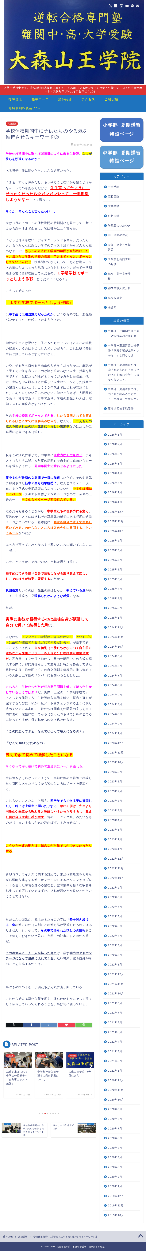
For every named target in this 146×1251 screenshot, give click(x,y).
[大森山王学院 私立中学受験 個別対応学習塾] (74, 84)
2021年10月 (116, 993)
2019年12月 (116, 1196)
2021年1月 (115, 1070)
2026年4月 (115, 473)
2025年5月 (115, 579)
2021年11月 (116, 984)
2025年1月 (115, 617)
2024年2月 (115, 723)
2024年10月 (116, 646)
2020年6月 (115, 1138)
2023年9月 (115, 772)
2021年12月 (116, 974)
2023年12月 (116, 743)
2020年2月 (115, 1176)
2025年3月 (115, 598)
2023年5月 (115, 810)
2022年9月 (115, 887)
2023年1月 (115, 849)
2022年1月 (115, 964)
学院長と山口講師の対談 (119, 262)
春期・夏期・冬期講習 (119, 247)
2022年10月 (116, 878)
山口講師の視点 (118, 235)
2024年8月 (115, 666)
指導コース (40, 99)
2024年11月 (116, 637)
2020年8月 (115, 1118)
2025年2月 (115, 608)
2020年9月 (115, 1109)
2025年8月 (115, 550)
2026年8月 (115, 434)
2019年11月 (116, 1205)
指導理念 (15, 99)
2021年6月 (115, 1022)
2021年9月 (115, 1003)
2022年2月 (115, 955)
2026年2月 (115, 492)
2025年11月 (116, 521)
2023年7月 (115, 791)
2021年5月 (115, 1032)
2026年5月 (115, 463)
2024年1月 (115, 733)
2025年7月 (115, 560)
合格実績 (111, 99)
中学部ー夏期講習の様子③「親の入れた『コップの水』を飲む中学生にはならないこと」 (123, 372)
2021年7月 (115, 1012)
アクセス (88, 99)
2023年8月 (115, 781)
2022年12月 (116, 858)
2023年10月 (116, 762)
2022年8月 (115, 897)
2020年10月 (116, 1099)
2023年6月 (115, 800)
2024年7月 (115, 675)
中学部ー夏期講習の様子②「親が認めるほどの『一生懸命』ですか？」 (123, 394)
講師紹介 (65, 99)
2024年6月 (115, 685)
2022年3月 (115, 945)
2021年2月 (115, 1061)
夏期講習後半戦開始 (121, 408)
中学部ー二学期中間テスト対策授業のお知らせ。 (123, 334)
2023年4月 (115, 820)
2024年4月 (115, 704)
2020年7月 (115, 1128)
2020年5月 (115, 1147)
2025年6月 (115, 569)
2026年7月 (115, 444)
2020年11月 (116, 1090)
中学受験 (113, 187)
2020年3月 (115, 1167)
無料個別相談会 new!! (25, 108)
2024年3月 (115, 714)
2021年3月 (115, 1051)
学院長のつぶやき (119, 225)
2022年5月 (115, 926)
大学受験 (113, 206)
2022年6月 (115, 916)
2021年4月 (115, 1041)
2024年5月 (115, 694)
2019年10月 (116, 1215)
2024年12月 (116, 627)
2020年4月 (115, 1157)
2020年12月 (116, 1080)
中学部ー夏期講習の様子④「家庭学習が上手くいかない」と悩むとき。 (123, 350)
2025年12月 (116, 511)
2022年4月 (115, 935)
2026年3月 (115, 483)
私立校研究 (115, 298)
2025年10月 (116, 531)
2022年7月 (115, 906)
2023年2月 (115, 839)
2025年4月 (115, 588)
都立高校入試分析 (119, 288)
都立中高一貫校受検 (119, 276)
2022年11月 (116, 868)
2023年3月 (115, 829)
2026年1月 (115, 502)
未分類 (112, 307)
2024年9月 (115, 656)
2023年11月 (116, 752)
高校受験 (12, 123)
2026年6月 (115, 454)
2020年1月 (115, 1186)
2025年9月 (115, 540)
